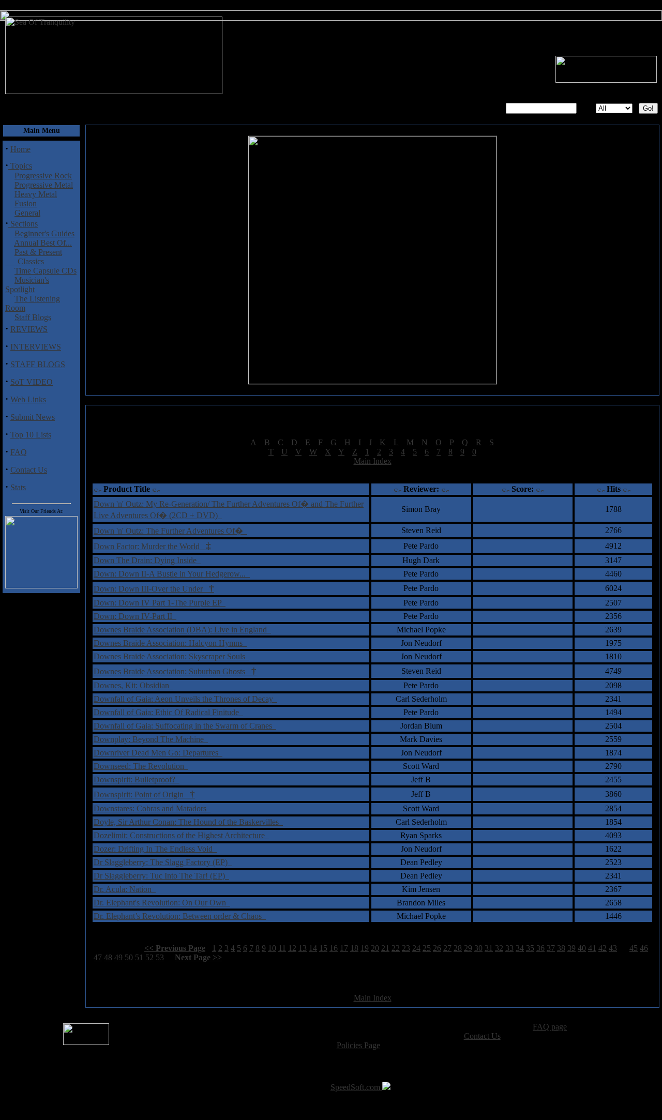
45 (633, 948)
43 (613, 948)
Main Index (373, 461)
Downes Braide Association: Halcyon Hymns (170, 643)
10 (272, 948)
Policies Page (358, 1045)
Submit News (32, 417)
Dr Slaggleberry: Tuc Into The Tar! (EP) (161, 875)
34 (520, 948)
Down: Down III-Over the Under (154, 588)
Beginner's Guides (44, 233)
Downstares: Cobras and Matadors (152, 808)
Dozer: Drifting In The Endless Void (155, 848)
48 (108, 957)
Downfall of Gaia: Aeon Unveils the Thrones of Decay (185, 698)
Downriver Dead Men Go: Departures (158, 752)
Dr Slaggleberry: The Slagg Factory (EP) (163, 862)
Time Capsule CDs (45, 270)
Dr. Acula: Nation (125, 889)
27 (447, 948)
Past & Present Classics (33, 257)
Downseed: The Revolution (141, 766)
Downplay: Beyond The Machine (151, 739)
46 (644, 948)
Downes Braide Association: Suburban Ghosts (175, 671)
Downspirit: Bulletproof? (136, 779)
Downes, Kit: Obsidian (133, 685)
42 (602, 948)
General (27, 212)
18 (354, 948)
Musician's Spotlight (27, 285)
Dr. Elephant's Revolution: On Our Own (162, 902)
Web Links (28, 399)
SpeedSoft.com (356, 1087)
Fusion (25, 203)
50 (129, 957)
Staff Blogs (32, 317)
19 (364, 948)
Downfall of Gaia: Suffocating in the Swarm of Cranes (185, 725)
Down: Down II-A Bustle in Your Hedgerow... (172, 573)
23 (406, 948)
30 (478, 948)
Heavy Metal (35, 194)
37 (551, 948)
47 (98, 957)
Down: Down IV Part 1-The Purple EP (159, 602)
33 (509, 948)
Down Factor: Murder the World (152, 546)
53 (160, 957)
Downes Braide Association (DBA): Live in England (182, 629)
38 (561, 948)
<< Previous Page (174, 948)
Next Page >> (198, 957)
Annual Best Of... (43, 242)
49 (118, 957)
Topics (20, 165)
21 (385, 948)
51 (139, 957)
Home (20, 149)
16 (333, 948)
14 (313, 948)
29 (468, 948)
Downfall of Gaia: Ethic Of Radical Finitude (168, 712)
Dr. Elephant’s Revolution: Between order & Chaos (180, 916)
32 (499, 948)
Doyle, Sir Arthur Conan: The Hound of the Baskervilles (188, 822)
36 (540, 948)
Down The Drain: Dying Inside (147, 560)
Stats (18, 487)
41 (592, 948)
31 (489, 948)
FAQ (18, 452)
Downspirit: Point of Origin (144, 794)
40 (582, 948)
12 (292, 948)
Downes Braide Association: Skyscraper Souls (171, 656)
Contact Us (28, 469)
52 (149, 957)
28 (458, 948)
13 (302, 948)
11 (282, 948)
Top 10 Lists (30, 434)
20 (375, 948)
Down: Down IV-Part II (135, 616)
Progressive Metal (43, 184)
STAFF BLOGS (37, 364)
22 (396, 948)
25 (427, 948)
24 (416, 948)
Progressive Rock (43, 175)
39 (571, 948)
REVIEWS (29, 329)
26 (437, 948)
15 (323, 948)
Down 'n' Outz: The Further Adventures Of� (170, 530)
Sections (23, 223)
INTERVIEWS (35, 346)
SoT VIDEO (31, 381)
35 (530, 948)
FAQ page (550, 1026)
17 (344, 948)
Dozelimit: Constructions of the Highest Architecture (181, 835)
